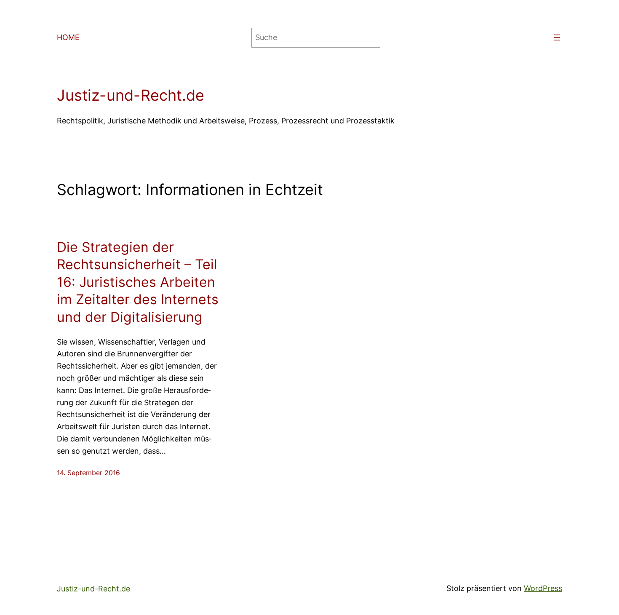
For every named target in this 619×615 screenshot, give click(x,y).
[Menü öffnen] (557, 37)
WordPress (543, 588)
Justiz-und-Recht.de (130, 95)
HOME (68, 37)
